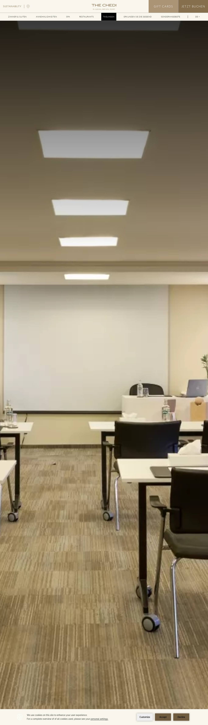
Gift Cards (163, 6)
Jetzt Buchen (193, 6)
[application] (104, 717)
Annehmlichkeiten (46, 17)
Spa (68, 17)
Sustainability (12, 6)
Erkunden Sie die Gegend (138, 17)
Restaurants (86, 17)
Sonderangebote (170, 17)
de (197, 18)
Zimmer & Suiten (17, 17)
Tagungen (109, 17)
